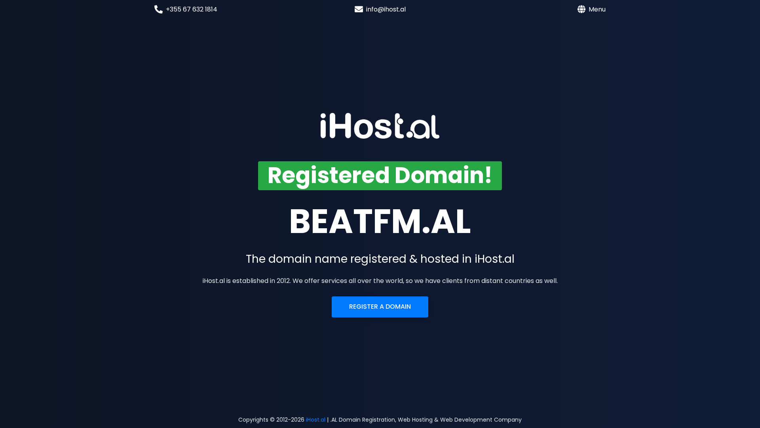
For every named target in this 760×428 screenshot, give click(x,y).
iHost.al (315, 420)
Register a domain (380, 306)
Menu (597, 9)
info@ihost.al (386, 9)
